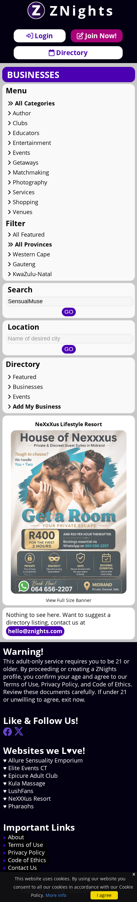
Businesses (27, 386)
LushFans (20, 791)
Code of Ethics (27, 860)
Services (23, 192)
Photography (29, 182)
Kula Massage (26, 783)
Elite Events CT (27, 768)
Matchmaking (30, 172)
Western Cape (30, 254)
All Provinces (32, 244)
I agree (104, 895)
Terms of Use (25, 844)
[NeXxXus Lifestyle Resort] (68, 591)
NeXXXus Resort (29, 798)
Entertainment (31, 143)
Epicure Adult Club (33, 775)
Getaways (25, 162)
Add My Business (36, 406)
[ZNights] (34, 17)
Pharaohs (21, 806)
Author (21, 113)
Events (20, 152)
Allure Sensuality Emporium (45, 760)
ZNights (82, 10)
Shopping (24, 202)
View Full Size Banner (68, 600)
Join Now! (100, 35)
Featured (23, 377)
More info (56, 895)
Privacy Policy (26, 852)
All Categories (34, 103)
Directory (71, 52)
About (16, 837)
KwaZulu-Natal (31, 274)
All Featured (28, 234)
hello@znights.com (35, 631)
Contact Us (22, 867)
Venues (21, 212)
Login (43, 35)
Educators (25, 133)
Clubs (19, 123)
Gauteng (23, 264)
